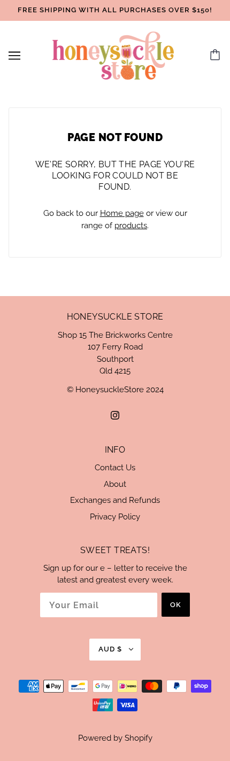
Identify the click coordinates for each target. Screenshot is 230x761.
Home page (122, 213)
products (130, 225)
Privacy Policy (115, 517)
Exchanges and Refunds (115, 500)
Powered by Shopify (115, 738)
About (115, 484)
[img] (115, 415)
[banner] (113, 54)
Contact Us (115, 467)
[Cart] (216, 55)
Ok (175, 605)
